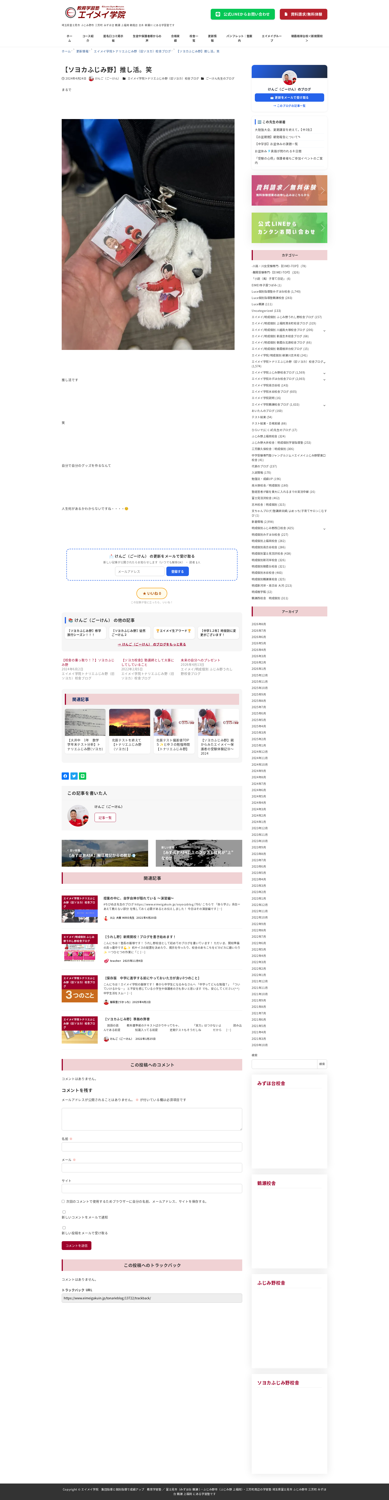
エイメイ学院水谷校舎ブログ (270, 392)
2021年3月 (259, 1039)
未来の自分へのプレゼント (200, 660)
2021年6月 (259, 1020)
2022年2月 (259, 969)
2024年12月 (260, 752)
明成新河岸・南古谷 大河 (268, 585)
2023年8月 (259, 854)
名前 (67, 1138)
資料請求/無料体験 (306, 14)
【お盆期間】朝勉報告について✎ (278, 137)
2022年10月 (260, 917)
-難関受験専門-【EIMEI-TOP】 (271, 272)
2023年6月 (259, 866)
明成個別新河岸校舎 (264, 560)
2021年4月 (259, 1032)
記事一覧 (105, 817)
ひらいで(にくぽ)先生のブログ (271, 430)
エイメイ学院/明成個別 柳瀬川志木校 (276, 355)
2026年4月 (259, 650)
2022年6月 (259, 943)
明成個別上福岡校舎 (264, 541)
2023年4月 (259, 879)
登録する (177, 571)
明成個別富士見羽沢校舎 (267, 553)
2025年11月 (260, 682)
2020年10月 (260, 1045)
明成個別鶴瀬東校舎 (264, 579)
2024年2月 (259, 815)
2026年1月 (259, 669)
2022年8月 (259, 930)
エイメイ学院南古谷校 (266, 385)
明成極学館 (259, 592)
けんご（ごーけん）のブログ (289, 89)
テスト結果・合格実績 (266, 423)
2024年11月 (260, 758)
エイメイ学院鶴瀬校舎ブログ (270, 404)
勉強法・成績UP (262, 479)
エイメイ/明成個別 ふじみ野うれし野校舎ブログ (283, 317)
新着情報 (257, 522)
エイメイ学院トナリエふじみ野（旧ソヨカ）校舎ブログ (163, 78)
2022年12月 (260, 905)
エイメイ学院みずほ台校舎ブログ (273, 379)
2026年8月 (259, 624)
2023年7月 (259, 860)
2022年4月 (259, 956)
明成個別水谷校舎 (263, 573)
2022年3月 (259, 962)
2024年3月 (259, 809)
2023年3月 (259, 886)
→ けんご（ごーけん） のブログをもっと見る (152, 644)
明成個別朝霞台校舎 (264, 566)
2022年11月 (260, 911)
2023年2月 (259, 892)
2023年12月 (260, 828)
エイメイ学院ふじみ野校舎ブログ (273, 372)
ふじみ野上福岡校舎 (264, 436)
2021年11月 (260, 988)
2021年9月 (259, 1000)
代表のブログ (260, 466)
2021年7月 (259, 1013)
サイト (67, 1180)
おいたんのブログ (263, 411)
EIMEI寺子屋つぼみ (264, 285)
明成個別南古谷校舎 (264, 547)
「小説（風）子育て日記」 (269, 279)
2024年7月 (259, 784)
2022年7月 (259, 937)
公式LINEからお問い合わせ (247, 14)
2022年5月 (259, 949)
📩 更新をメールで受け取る (289, 97)
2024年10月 (260, 765)
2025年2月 (259, 739)
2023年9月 (259, 847)
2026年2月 (259, 662)
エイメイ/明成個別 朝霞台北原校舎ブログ (278, 342)
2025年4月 (259, 726)
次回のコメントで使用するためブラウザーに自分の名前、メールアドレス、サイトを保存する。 (137, 1201)
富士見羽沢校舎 (262, 498)
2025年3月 (259, 732)
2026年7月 (259, 631)
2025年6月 (259, 713)
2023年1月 (259, 898)
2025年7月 (259, 707)
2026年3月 (259, 656)
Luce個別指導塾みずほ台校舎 (271, 291)
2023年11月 (260, 835)
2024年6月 (259, 790)
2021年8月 (259, 1007)
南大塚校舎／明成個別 (266, 485)
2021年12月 (260, 981)
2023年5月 (259, 873)
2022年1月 (259, 975)
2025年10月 (260, 688)
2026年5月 (259, 643)
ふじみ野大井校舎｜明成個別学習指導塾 (277, 443)
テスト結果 (259, 417)
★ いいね (152, 593)
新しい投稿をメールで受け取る (85, 1233)
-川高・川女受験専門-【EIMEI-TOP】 (276, 266)
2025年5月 (259, 720)
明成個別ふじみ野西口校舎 (269, 528)
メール (69, 1159)
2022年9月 (259, 924)
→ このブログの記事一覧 (289, 106)
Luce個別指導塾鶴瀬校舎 (268, 298)
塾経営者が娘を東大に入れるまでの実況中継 (280, 492)
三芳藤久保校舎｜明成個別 (269, 449)
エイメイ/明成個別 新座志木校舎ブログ (277, 336)
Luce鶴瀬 (258, 304)
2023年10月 (260, 841)
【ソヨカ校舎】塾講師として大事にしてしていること (147, 662)
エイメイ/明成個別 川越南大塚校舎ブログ (278, 330)
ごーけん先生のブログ (220, 78)
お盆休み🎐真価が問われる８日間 (278, 151)
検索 (254, 1055)
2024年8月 (259, 777)
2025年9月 (259, 694)
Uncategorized (262, 311)
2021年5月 (259, 1026)
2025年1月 (259, 745)
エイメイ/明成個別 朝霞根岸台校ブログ (277, 349)
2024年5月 (259, 796)
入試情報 (257, 473)
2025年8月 (259, 701)
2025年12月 (260, 675)
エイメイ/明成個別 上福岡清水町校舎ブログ (280, 323)
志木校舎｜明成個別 (264, 505)
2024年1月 (259, 822)
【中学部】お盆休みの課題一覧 (276, 144)
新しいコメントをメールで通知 (85, 1217)
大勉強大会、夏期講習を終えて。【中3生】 (284, 129)
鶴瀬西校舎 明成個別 (266, 598)
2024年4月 (259, 803)
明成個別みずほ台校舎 (266, 535)
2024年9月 (259, 771)
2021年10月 (260, 994)
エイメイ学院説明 (263, 398)
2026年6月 (259, 637)
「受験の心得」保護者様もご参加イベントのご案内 (289, 160)
